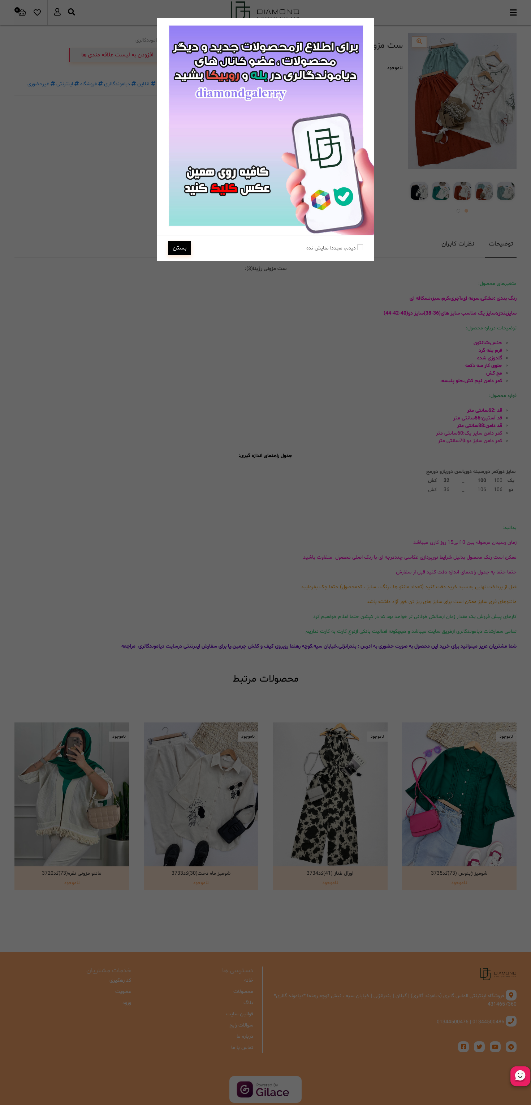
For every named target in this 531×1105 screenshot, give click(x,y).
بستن (179, 248)
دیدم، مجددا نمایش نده (331, 248)
